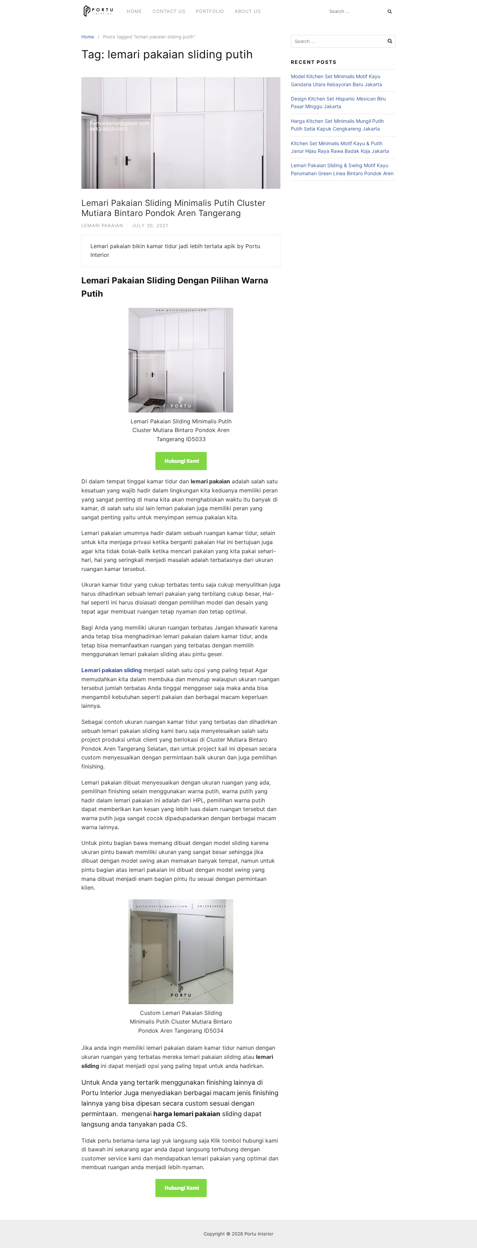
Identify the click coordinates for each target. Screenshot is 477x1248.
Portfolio (210, 11)
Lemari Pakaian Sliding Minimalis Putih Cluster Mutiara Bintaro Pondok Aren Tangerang (173, 208)
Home (134, 11)
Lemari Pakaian (102, 225)
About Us (248, 11)
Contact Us (169, 11)
